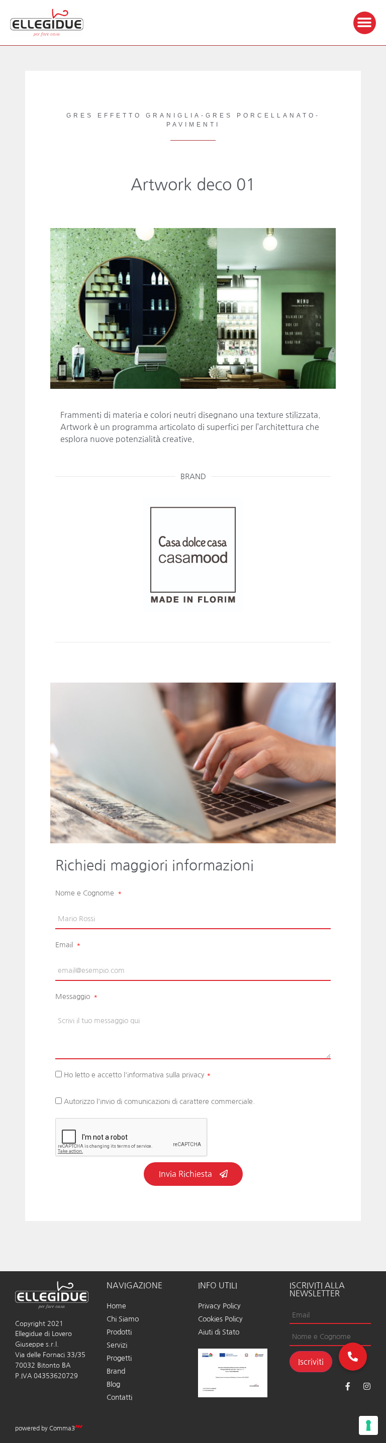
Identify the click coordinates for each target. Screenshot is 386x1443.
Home (116, 1305)
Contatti (119, 1397)
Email (65, 944)
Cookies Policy (220, 1318)
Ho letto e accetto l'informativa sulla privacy (137, 1074)
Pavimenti (193, 124)
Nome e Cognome (85, 893)
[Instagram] (367, 1386)
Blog (113, 1384)
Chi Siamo (123, 1318)
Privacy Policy (219, 1305)
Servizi (117, 1345)
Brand (116, 1371)
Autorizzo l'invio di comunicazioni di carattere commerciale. (159, 1101)
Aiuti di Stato (218, 1332)
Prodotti (119, 1332)
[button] (364, 23)
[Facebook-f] (348, 1386)
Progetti (119, 1358)
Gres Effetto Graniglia (133, 115)
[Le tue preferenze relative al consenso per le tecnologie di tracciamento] (368, 1425)
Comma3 (62, 1428)
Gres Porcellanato (261, 115)
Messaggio (73, 996)
